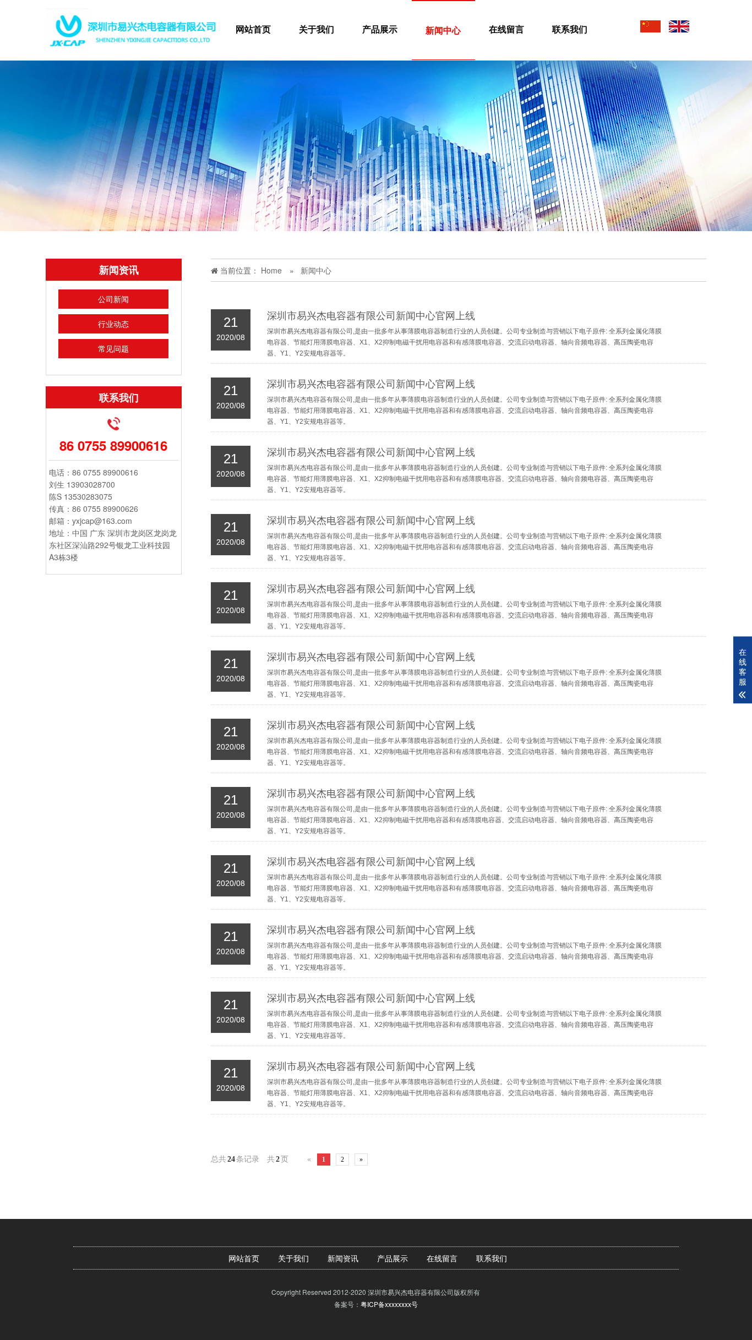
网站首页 (253, 29)
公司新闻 (113, 298)
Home (271, 270)
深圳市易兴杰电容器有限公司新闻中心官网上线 (371, 315)
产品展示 (379, 29)
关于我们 (316, 29)
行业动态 (113, 323)
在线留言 (506, 29)
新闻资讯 (343, 1258)
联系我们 (569, 29)
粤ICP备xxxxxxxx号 (389, 1304)
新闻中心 (443, 30)
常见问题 (113, 348)
